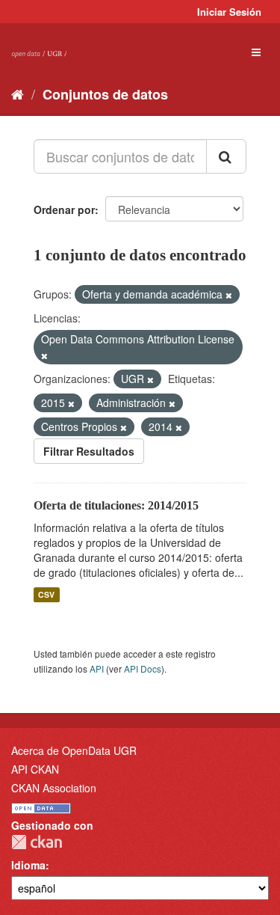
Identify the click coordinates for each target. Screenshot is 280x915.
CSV (46, 594)
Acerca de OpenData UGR (74, 750)
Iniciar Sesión (229, 11)
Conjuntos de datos (105, 94)
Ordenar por (64, 209)
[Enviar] (226, 156)
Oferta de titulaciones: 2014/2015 (116, 505)
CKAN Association (53, 787)
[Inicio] (17, 93)
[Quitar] (228, 295)
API (97, 668)
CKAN (36, 842)
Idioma (28, 864)
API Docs (142, 668)
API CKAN (35, 769)
